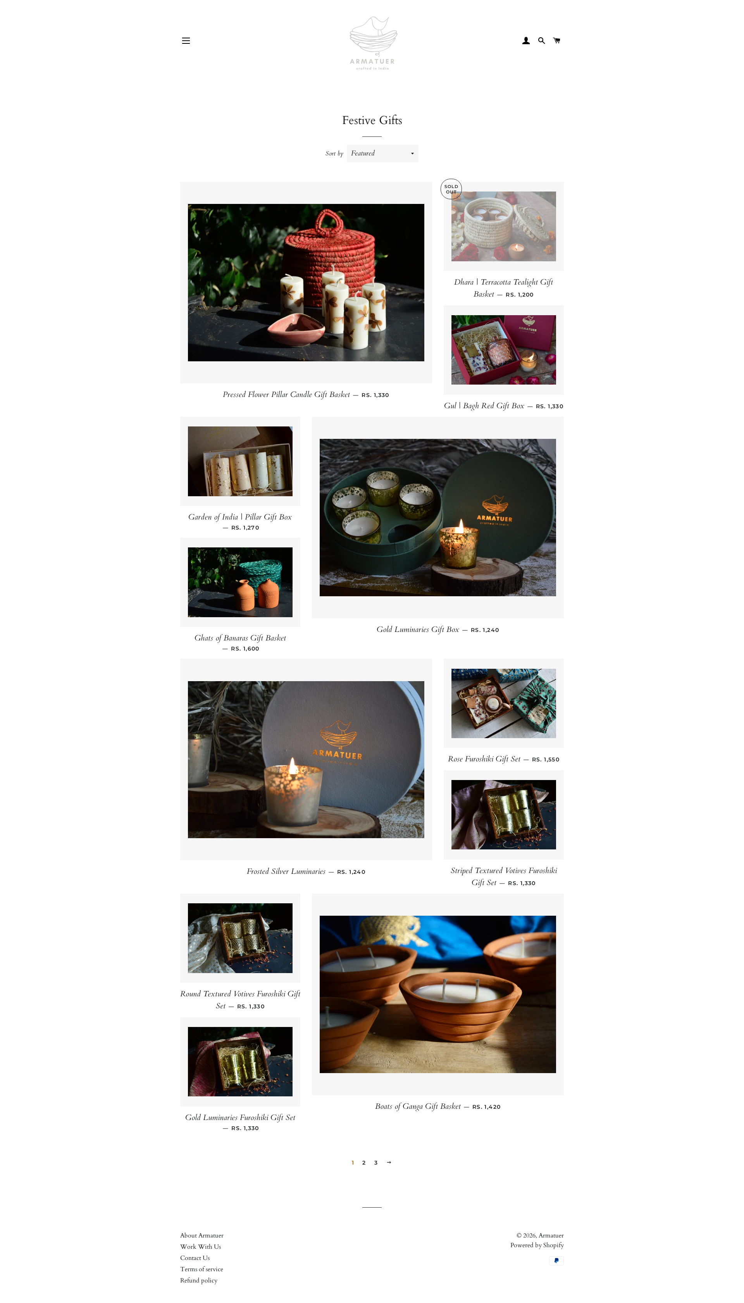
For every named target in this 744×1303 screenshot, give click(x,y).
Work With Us (200, 1247)
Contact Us (195, 1258)
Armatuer (551, 1235)
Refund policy (198, 1280)
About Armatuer (202, 1235)
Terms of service (201, 1269)
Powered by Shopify (537, 1245)
